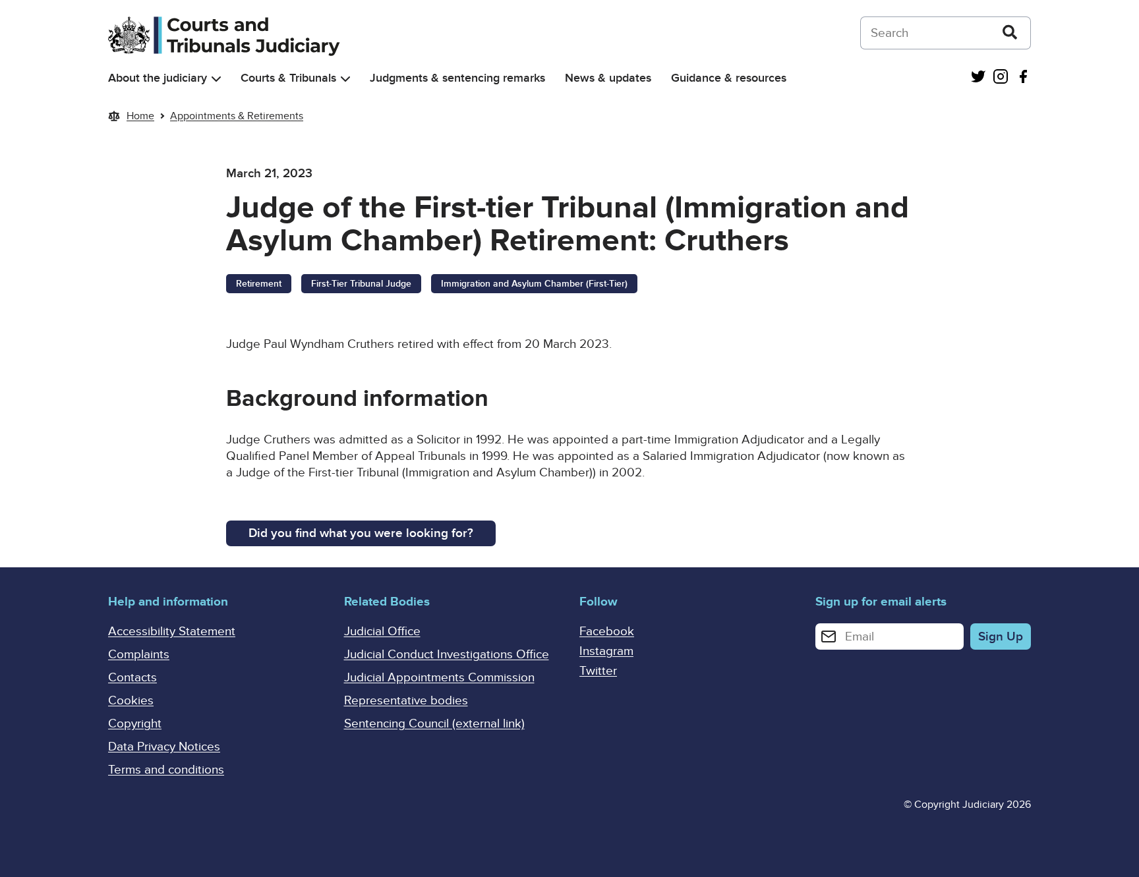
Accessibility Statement (171, 631)
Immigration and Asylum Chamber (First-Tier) (534, 283)
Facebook (606, 631)
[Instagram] (1000, 78)
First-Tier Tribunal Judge (361, 283)
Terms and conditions (166, 770)
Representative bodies (406, 700)
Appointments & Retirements (236, 116)
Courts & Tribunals (288, 78)
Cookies (131, 700)
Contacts (132, 677)
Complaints (138, 654)
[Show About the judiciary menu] (216, 79)
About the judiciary (157, 78)
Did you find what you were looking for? (360, 533)
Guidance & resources (728, 78)
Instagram (606, 651)
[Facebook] (1023, 78)
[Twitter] (978, 78)
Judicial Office (382, 631)
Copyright (134, 723)
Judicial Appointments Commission (439, 677)
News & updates (608, 78)
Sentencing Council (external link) (434, 723)
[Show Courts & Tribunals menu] (345, 79)
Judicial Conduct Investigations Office (446, 654)
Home (140, 116)
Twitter (598, 671)
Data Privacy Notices (164, 746)
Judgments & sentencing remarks (457, 78)
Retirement (258, 283)
